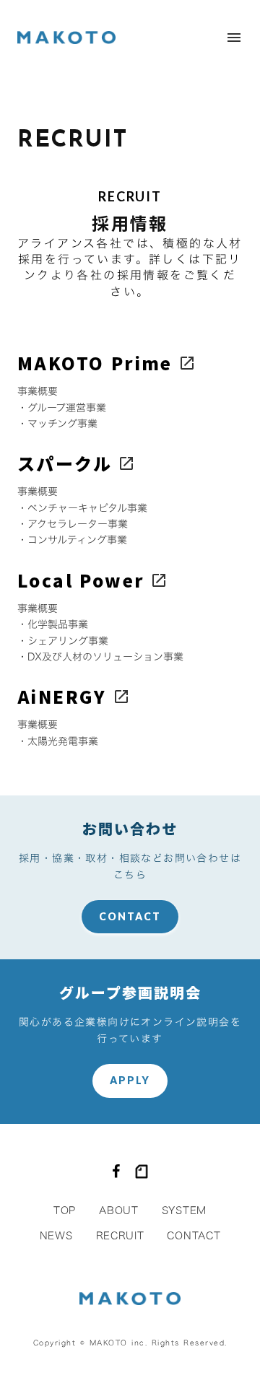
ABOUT (119, 1210)
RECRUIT (120, 1235)
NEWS (56, 1235)
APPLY (130, 1080)
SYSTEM (184, 1210)
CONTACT (130, 916)
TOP (64, 1210)
